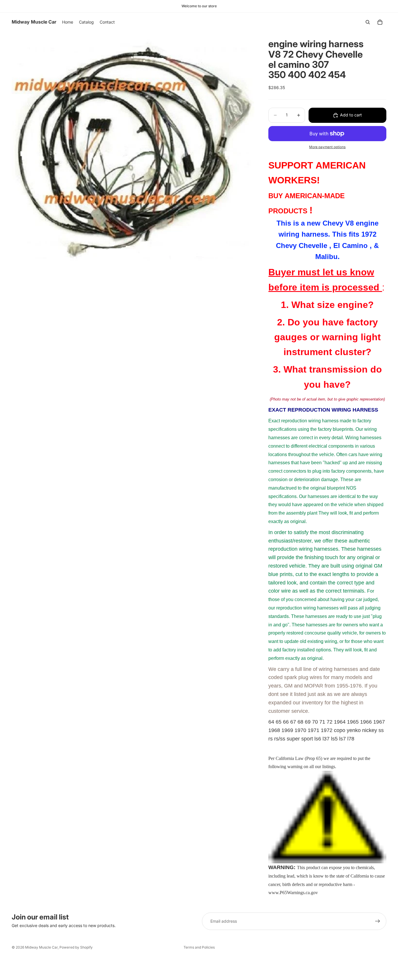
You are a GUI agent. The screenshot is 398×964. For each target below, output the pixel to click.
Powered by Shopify (76, 947)
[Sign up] (377, 921)
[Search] (367, 22)
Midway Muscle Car (41, 947)
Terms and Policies (199, 947)
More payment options (327, 147)
